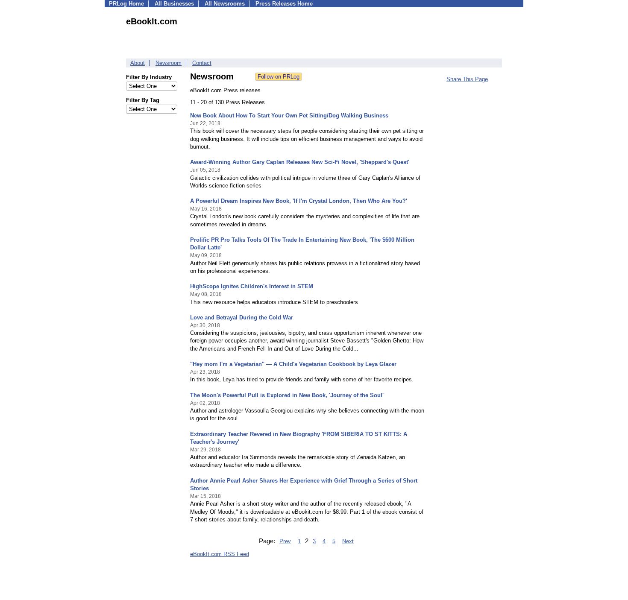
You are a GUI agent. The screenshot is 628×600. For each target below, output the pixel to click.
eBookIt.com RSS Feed (219, 554)
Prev (285, 541)
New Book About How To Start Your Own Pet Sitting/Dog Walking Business (289, 115)
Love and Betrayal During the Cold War (241, 317)
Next (348, 541)
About (137, 63)
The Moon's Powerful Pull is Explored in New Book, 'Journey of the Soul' (287, 395)
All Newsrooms (225, 3)
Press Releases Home (284, 3)
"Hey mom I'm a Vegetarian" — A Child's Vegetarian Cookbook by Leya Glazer (293, 364)
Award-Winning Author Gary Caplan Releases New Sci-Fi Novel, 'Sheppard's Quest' (299, 162)
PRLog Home (126, 3)
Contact (201, 63)
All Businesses (174, 3)
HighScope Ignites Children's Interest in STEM (251, 286)
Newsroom (169, 63)
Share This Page (467, 79)
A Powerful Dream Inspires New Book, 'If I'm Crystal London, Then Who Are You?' (298, 201)
